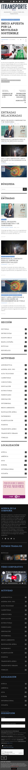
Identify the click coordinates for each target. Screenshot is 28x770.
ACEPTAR (14, 768)
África (4, 452)
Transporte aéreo (8, 429)
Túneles (4, 437)
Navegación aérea (9, 412)
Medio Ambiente (8, 408)
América (4, 456)
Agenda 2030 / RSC (8, 369)
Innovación (6, 399)
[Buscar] (3, 1)
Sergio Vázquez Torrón (7, 123)
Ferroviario (6, 395)
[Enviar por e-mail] (26, 41)
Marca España (7, 342)
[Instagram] (13, 1)
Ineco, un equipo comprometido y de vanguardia (13, 121)
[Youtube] (22, 1)
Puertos (4, 425)
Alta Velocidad (7, 373)
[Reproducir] (3, 583)
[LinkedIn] (16, 1)
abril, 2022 (16, 123)
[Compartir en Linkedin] (26, 39)
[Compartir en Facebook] (18, 39)
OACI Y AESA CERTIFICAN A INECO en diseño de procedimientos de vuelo (13, 160)
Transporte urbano (9, 433)
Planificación (7, 420)
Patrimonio (6, 416)
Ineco (8, 80)
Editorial (3, 219)
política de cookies (15, 766)
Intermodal (6, 403)
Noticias (16, 19)
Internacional (7, 469)
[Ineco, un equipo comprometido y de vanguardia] (14, 132)
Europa (9, 19)
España (3, 19)
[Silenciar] (22, 583)
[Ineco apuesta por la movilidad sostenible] (14, 51)
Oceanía (4, 473)
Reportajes (6, 350)
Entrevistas (6, 333)
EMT (5, 80)
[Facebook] (10, 1)
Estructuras (6, 391)
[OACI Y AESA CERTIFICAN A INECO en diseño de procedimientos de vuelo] (14, 171)
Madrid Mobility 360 (15, 80)
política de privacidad (8, 747)
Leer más (3, 236)
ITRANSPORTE (4, 39)
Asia (3, 460)
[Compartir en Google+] (23, 39)
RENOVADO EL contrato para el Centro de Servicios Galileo (13, 140)
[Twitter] (19, 1)
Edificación (6, 386)
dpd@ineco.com (9, 743)
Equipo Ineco (6, 338)
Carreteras (6, 378)
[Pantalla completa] (25, 583)
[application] (14, 577)
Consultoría (6, 382)
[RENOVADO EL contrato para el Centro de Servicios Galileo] (14, 151)
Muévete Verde (5, 81)
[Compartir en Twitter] (21, 39)
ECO (2, 80)
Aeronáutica (4, 295)
